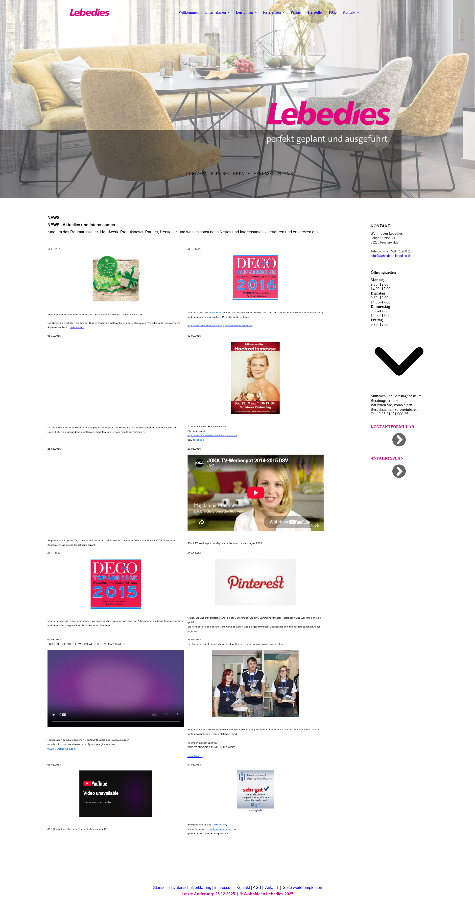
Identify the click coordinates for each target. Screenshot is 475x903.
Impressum (224, 887)
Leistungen (244, 12)
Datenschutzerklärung (192, 887)
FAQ (333, 12)
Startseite (161, 887)
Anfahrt (271, 887)
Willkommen (189, 12)
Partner (296, 12)
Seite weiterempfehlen (302, 887)
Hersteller (315, 12)
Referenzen (272, 12)
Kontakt (349, 12)
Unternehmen (215, 12)
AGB (257, 887)
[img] (78, 12)
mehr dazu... (77, 327)
